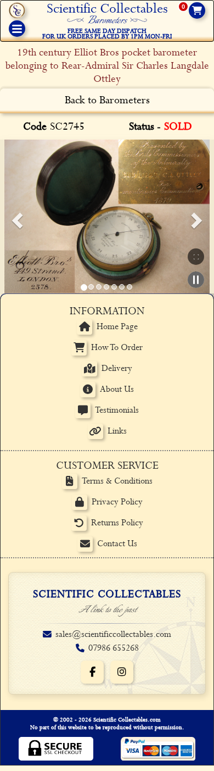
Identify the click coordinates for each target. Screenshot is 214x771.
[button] (15, 217)
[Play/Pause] (196, 279)
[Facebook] (92, 672)
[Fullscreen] (196, 256)
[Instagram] (121, 672)
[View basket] (197, 10)
